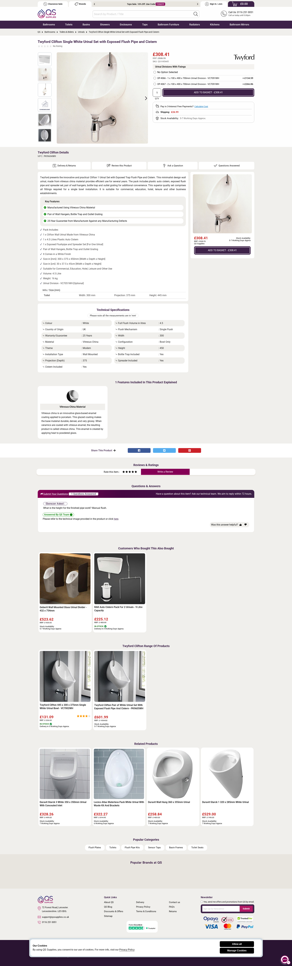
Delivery (140, 902)
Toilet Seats (197, 847)
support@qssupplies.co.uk (55, 917)
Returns (173, 911)
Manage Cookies (237, 950)
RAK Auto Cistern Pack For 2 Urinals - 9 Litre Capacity (118, 609)
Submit (246, 908)
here (116, 518)
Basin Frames (176, 847)
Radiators (194, 24)
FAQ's (172, 906)
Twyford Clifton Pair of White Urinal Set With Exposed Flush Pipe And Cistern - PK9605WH (118, 707)
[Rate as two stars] (125, 472)
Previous (94, 4)
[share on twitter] (164, 450)
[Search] (196, 14)
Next (197, 4)
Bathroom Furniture (168, 24)
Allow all (237, 944)
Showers (105, 24)
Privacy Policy (143, 906)
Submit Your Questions (55, 494)
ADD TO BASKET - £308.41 (208, 92)
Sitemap (108, 916)
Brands (82, 4)
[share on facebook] (139, 450)
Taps (145, 24)
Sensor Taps (154, 847)
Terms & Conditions (146, 911)
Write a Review (165, 471)
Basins (86, 24)
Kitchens (214, 24)
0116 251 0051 (49, 922)
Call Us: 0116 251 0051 (240, 12)
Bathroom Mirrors (239, 24)
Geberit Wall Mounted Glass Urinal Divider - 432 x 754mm (63, 609)
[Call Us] (224, 14)
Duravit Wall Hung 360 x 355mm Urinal (169, 802)
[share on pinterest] (189, 450)
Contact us (174, 902)
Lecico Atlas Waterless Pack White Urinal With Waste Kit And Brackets (119, 804)
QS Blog (108, 906)
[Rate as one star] (123, 472)
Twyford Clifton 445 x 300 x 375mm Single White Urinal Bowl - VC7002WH (63, 706)
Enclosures (126, 24)
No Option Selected (167, 72)
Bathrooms (49, 24)
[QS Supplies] (47, 13)
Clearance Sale (55, 4)
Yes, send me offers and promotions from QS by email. (228, 902)
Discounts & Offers (113, 911)
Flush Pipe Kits (132, 847)
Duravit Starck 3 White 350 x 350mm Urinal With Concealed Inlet (63, 804)
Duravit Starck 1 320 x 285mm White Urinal (225, 802)
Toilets (68, 24)
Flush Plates (95, 847)
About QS (109, 902)
